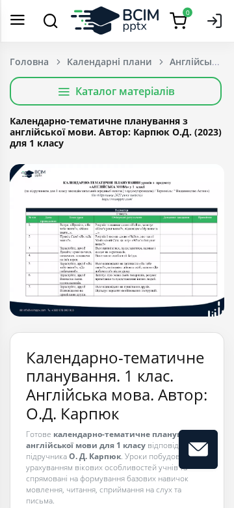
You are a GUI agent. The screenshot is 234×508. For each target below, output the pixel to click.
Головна (29, 61)
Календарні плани (109, 61)
